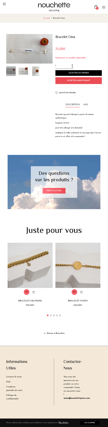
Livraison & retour (14, 377)
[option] (30, 280)
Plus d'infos (63, 423)
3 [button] (54, 315)
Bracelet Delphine (30, 301)
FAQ (8, 382)
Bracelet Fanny (78, 301)
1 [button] (48, 315)
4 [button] (57, 315)
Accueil (46, 18)
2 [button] (51, 315)
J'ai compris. (89, 423)
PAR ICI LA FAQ (54, 191)
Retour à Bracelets (56, 333)
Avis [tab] (85, 104)
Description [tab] (73, 104)
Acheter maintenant (78, 80)
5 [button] (60, 315)
